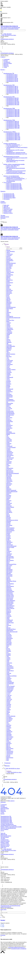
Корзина (3, 920)
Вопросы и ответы (8, 213)
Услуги (2, 830)
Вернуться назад (5, 800)
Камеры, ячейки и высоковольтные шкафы (11, 826)
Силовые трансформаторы (7, 824)
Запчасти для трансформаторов (8, 828)
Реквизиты (6, 65)
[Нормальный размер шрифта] (2, 4)
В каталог (3, 935)
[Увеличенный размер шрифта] (2, 5)
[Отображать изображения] (1, 14)
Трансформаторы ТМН (6, 820)
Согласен (3, 950)
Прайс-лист (6, 205)
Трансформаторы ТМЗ (8, 196)
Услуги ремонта (4, 829)
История (5, 60)
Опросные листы (5, 846)
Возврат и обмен (7, 210)
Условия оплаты (7, 211)
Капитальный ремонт (6, 835)
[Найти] (2, 32)
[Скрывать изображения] (1, 16)
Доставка (3, 838)
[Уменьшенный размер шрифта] (1, 2)
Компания (3, 802)
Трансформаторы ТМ (8, 193)
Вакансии (5, 64)
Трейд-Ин (5, 206)
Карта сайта (3, 909)
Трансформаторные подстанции (8, 825)
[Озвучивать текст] (1, 19)
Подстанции (6, 199)
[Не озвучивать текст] (1, 21)
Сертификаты (6, 62)
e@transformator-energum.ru (7, 39)
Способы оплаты (5, 843)
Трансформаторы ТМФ (6, 821)
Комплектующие (7, 63)
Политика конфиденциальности (10, 906)
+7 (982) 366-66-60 (6, 33)
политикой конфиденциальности (16, 947)
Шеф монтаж (6, 207)
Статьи (5, 67)
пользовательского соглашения (18, 948)
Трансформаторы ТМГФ (9, 197)
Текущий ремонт (5, 837)
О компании (6, 59)
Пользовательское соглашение (8, 905)
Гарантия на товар (7, 209)
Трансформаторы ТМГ (9, 195)
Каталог (3, 813)
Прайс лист (3, 847)
